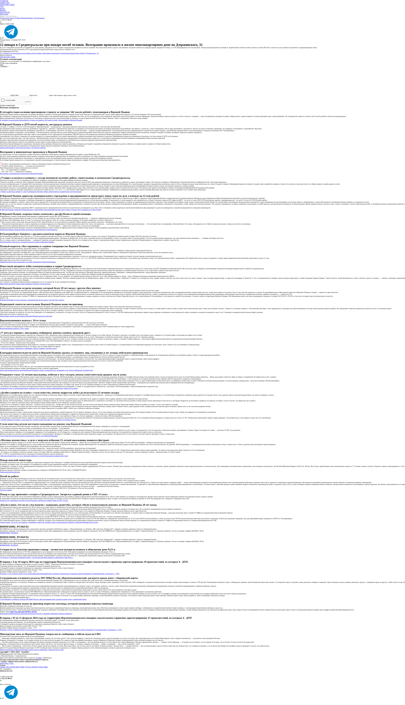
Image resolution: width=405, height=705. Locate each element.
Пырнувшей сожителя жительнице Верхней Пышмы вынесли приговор (26, 316)
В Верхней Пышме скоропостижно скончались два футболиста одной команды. (28, 230)
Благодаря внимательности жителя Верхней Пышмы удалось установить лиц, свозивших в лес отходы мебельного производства (46, 370)
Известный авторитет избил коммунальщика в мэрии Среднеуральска (25, 284)
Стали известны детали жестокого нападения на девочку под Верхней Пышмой (29, 436)
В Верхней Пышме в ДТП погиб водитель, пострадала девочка (23, 148)
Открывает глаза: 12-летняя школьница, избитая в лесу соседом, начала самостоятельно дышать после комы (39, 388)
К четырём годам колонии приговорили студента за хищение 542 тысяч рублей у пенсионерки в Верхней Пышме (41, 120)
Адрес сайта (53, 95)
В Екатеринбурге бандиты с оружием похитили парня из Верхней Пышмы (27, 242)
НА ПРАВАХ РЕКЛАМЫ (38, 667)
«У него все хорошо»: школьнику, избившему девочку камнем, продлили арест (28, 348)
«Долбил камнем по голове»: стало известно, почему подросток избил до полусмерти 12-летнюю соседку (38, 420)
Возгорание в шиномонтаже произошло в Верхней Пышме (21, 173)
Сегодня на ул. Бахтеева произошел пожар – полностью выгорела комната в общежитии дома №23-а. (36, 557)
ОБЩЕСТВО (5, 667)
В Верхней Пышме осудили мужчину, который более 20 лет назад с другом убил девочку (32, 300)
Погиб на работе (6, 490)
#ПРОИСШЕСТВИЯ (7, 57)
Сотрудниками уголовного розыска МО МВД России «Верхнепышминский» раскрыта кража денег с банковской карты (43, 599)
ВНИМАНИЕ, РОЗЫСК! (9, 533)
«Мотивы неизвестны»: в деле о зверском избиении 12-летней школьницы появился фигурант (34, 456)
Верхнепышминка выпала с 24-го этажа (14, 328)
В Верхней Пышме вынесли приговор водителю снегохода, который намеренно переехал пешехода (36, 613)
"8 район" (39, 658)
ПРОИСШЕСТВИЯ (17, 667)
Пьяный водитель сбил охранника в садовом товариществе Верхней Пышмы (28, 262)
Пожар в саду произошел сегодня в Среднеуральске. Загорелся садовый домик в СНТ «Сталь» (34, 500)
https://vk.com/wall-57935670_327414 (23, 612)
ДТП (26, 667)
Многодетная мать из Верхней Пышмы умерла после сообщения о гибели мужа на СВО (32, 650)
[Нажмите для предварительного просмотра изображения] (49, 53)
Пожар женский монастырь (10, 472)
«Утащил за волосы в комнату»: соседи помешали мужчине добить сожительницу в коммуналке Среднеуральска (41, 192)
